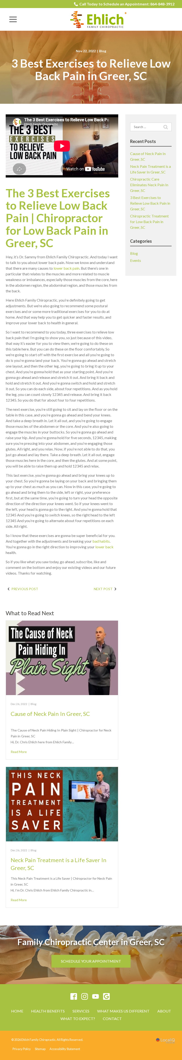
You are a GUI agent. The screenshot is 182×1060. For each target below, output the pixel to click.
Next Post (103, 589)
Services (81, 1011)
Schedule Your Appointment (91, 961)
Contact (112, 1018)
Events (135, 260)
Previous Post (24, 589)
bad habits (101, 541)
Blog (102, 51)
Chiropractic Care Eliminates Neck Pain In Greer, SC (149, 185)
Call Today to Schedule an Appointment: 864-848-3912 (126, 4)
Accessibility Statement (65, 1049)
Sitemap (40, 1049)
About (164, 1011)
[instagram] (85, 996)
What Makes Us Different (123, 1011)
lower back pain (66, 268)
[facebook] (74, 996)
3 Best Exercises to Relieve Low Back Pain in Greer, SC (91, 69)
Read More (19, 752)
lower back (104, 547)
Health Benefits (48, 1011)
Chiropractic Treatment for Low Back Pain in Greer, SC (149, 221)
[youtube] (96, 996)
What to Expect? (77, 1018)
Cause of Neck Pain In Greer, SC (50, 713)
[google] (106, 996)
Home (17, 1011)
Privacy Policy (22, 1049)
